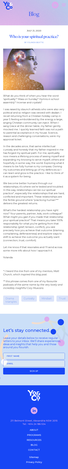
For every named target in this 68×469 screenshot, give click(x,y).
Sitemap (34, 457)
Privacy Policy (34, 462)
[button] (64, 5)
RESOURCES (34, 440)
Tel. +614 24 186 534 (34, 424)
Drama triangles (11, 300)
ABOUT (34, 430)
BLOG (34, 444)
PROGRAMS (34, 435)
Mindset (47, 298)
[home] (12, 5)
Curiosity (29, 298)
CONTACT (34, 449)
